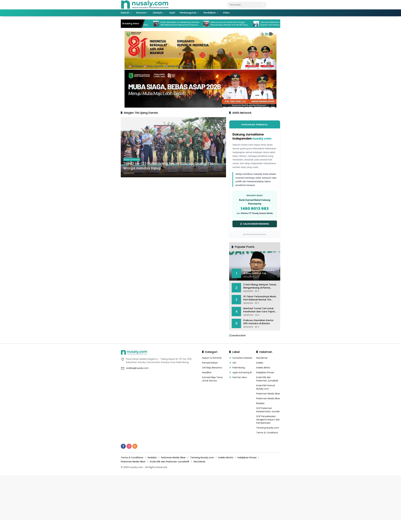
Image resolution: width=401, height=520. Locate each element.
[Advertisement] (94, 497)
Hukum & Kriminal (132, 159)
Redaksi (260, 403)
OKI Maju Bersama (212, 367)
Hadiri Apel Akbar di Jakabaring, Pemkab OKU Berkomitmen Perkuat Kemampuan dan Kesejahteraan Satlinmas (159, 23)
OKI (234, 362)
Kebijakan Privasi (265, 372)
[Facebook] (123, 446)
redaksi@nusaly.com (137, 368)
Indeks (259, 362)
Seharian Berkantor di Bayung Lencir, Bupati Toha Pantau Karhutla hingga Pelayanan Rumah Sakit (258, 23)
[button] (263, 4)
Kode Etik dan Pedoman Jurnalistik (267, 379)
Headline (206, 372)
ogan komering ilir (242, 372)
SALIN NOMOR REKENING (256, 224)
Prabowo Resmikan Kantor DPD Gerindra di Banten (258, 322)
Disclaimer (262, 357)
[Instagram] (129, 446)
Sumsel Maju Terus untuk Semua (212, 379)
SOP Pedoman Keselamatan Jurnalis (268, 410)
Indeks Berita (263, 367)
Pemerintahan (210, 362)
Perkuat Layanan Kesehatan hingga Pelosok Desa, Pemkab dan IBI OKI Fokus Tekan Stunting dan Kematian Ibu (209, 23)
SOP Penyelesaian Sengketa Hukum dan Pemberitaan (268, 419)
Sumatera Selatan (242, 357)
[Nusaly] (145, 4)
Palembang (238, 367)
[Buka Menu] (278, 5)
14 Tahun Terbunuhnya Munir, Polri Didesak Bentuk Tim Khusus (259, 298)
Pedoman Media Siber (268, 393)
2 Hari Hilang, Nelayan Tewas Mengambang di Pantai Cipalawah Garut (259, 286)
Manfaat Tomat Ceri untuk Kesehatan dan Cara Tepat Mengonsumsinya (259, 310)
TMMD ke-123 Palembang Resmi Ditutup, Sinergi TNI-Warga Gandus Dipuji (169, 166)
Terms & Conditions (267, 432)
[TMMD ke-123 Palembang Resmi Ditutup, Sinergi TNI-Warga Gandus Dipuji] (173, 147)
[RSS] (134, 446)
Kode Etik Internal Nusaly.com (265, 387)
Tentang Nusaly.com (267, 427)
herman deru (239, 377)
